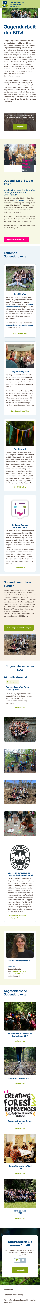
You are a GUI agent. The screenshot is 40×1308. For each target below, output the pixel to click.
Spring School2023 (20, 1212)
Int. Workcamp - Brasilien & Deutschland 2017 (20, 1034)
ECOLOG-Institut (19, 200)
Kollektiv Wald (20, 294)
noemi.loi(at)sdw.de (19, 971)
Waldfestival (20, 449)
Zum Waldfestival (20, 487)
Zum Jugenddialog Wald (20, 411)
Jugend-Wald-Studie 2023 (16, 239)
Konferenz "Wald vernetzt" (20, 1078)
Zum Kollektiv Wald (20, 333)
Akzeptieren (20, 127)
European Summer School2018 (20, 1122)
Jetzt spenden (20, 1270)
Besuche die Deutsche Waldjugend (17, 917)
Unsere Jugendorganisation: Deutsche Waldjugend (20, 874)
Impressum (8, 1290)
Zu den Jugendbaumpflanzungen (18, 628)
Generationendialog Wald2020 (20, 1167)
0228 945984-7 (17, 974)
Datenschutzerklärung (13, 1295)
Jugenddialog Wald (20, 371)
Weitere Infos (20, 1041)
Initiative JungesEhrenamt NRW (20, 526)
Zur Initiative (20, 568)
